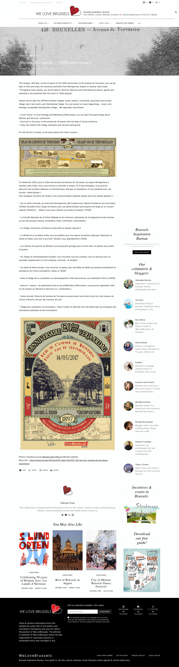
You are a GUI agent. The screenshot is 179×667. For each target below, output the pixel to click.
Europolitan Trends (125, 23)
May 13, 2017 (37, 68)
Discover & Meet (85, 23)
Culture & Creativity (63, 23)
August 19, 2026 (41, 588)
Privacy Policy (138, 655)
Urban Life (42, 23)
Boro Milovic (140, 320)
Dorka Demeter (141, 342)
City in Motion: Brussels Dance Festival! (101, 583)
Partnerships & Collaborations (41, 3)
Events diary (24, 56)
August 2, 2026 (74, 588)
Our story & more (105, 655)
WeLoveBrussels (35, 655)
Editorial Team (24, 68)
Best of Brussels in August (67, 581)
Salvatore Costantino (143, 441)
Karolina (138, 362)
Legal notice (154, 655)
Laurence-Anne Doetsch (144, 382)
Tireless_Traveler (141, 464)
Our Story (22, 3)
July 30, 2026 (108, 591)
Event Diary (104, 23)
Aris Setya (139, 300)
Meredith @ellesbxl (142, 402)
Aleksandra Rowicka (143, 280)
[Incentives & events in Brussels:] (142, 513)
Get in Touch (122, 655)
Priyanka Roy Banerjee (144, 422)
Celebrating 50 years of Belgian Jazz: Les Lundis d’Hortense (33, 580)
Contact (59, 3)
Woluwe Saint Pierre (51, 457)
